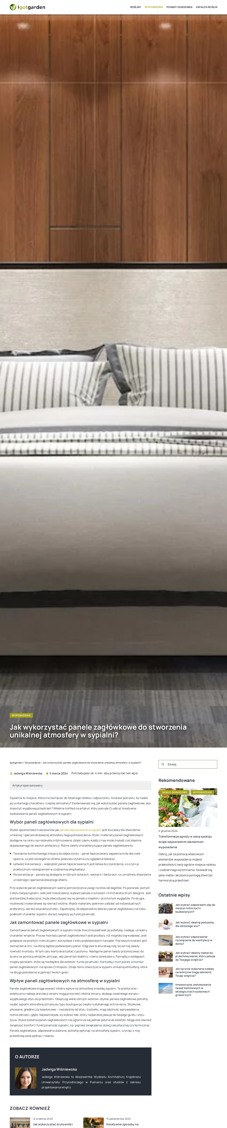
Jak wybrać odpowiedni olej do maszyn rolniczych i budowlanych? (195, 908)
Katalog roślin (206, 7)
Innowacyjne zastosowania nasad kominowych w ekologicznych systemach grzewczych (193, 990)
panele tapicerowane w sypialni (81, 830)
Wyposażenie (154, 7)
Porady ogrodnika (180, 7)
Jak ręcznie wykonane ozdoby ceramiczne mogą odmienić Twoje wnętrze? (194, 972)
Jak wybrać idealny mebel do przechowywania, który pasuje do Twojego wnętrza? (195, 956)
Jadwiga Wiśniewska (27, 773)
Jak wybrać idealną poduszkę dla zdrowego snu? (194, 924)
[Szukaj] (163, 764)
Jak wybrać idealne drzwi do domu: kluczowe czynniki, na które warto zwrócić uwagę (183, 842)
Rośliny (135, 7)
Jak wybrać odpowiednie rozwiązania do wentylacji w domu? (193, 940)
